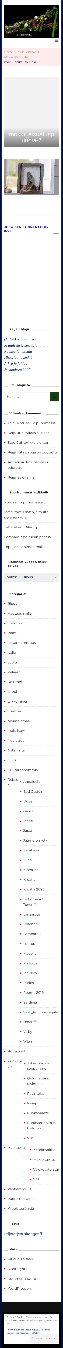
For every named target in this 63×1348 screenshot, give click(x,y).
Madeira (30, 953)
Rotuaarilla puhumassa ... (25, 502)
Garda (28, 811)
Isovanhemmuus (22, 643)
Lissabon (30, 924)
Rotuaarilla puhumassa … (38, 423)
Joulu (12, 662)
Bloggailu (16, 604)
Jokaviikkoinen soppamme (39, 1066)
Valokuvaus (17, 1148)
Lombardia (32, 934)
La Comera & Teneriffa (33, 902)
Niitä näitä (16, 750)
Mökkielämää (27, 52)
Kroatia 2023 (33, 889)
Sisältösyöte (17, 1269)
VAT (36, 1179)
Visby (27, 1032)
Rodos (28, 983)
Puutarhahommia (23, 770)
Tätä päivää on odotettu (37, 452)
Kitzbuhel (31, 870)
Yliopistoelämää (21, 1209)
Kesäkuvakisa (44, 1150)
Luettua (14, 711)
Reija (12, 433)
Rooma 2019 (33, 993)
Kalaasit (14, 672)
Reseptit (34, 1103)
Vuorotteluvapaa (21, 1199)
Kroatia (29, 880)
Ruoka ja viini (15, 1064)
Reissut (13, 782)
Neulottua (16, 741)
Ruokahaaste (38, 1113)
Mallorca (30, 963)
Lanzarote (31, 914)
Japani (28, 831)
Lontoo (29, 944)
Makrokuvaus (44, 1160)
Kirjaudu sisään (20, 1259)
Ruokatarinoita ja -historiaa (42, 1125)
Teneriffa (30, 1022)
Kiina (27, 860)
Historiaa (15, 623)
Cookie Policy (32, 1333)
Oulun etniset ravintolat (38, 1081)
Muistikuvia (17, 731)
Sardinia (30, 1002)
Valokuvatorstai (46, 1169)
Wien (27, 1041)
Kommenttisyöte (22, 1279)
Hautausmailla (20, 613)
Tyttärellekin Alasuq (20, 527)
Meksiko (30, 973)
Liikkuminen (18, 701)
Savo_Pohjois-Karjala (40, 1012)
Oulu (12, 760)
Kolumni (15, 682)
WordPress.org (20, 1288)
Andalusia (31, 782)
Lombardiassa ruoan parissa (27, 537)
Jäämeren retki (35, 840)
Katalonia (31, 850)
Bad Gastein (33, 792)
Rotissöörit (17, 1051)
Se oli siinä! (26, 477)
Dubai (28, 801)
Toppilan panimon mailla (25, 547)
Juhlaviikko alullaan (33, 433)
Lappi (12, 692)
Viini (30, 1138)
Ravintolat (35, 1094)
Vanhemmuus (19, 1189)
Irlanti (13, 633)
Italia (12, 653)
